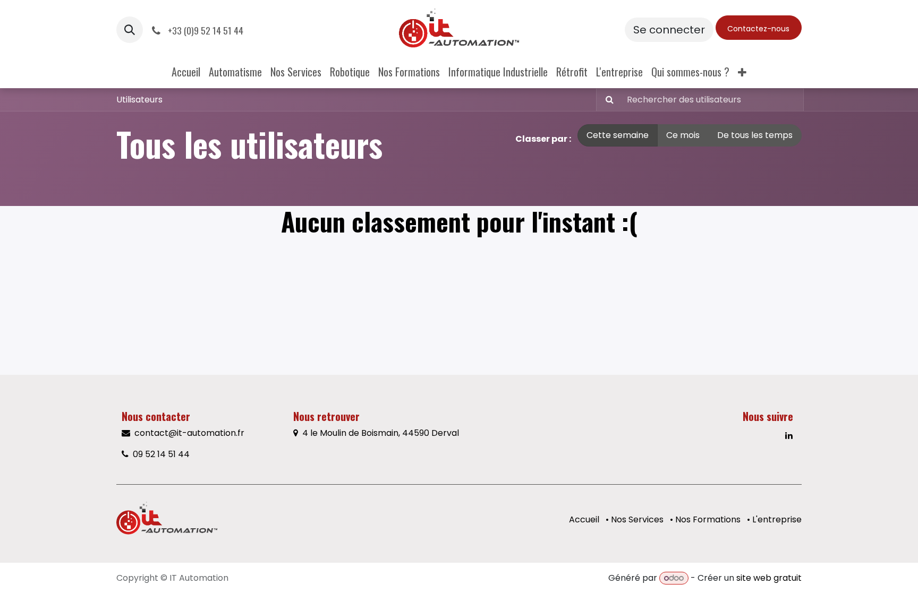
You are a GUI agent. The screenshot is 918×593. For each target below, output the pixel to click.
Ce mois (683, 135)
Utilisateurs (139, 99)
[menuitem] (186, 71)
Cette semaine (617, 135)
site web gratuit (769, 578)
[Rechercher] (606, 100)
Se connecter (669, 29)
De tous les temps (755, 135)
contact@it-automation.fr (190, 433)
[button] (129, 29)
